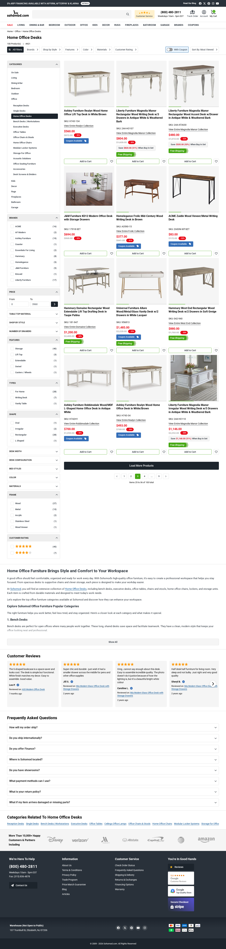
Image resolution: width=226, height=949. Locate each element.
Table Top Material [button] (20, 314)
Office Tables (95, 823)
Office (84, 25)
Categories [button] (15, 64)
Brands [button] (13, 218)
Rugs (117, 25)
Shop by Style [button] (17, 322)
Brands (178, 25)
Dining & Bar (36, 25)
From (12, 299)
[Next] (110, 84)
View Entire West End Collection (185, 323)
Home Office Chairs (22, 142)
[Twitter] (204, 3)
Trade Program (69, 879)
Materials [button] (15, 486)
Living (21, 25)
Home (10, 31)
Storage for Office (210, 823)
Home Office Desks (76, 588)
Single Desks (32, 823)
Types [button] (12, 383)
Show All (113, 642)
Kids (95, 25)
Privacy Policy (69, 875)
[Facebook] (200, 3)
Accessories (19, 169)
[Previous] (68, 84)
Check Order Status (125, 865)
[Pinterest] (208, 3)
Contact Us (21, 885)
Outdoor (70, 25)
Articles (66, 894)
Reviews (179, 867)
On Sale (15, 72)
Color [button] (12, 477)
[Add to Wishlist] (111, 161)
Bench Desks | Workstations (55, 823)
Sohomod (15, 588)
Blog (64, 889)
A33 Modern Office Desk (33, 689)
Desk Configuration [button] (20, 460)
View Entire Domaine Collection (80, 327)
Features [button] (14, 340)
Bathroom (149, 25)
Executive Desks (21, 126)
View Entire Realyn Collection (78, 125)
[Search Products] (127, 14)
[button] (81, 14)
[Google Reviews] (181, 878)
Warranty (120, 889)
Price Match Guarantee (74, 884)
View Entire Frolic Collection (130, 231)
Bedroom (54, 25)
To (31, 299)
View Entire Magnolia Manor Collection (136, 133)
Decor (106, 25)
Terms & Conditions (72, 870)
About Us (66, 865)
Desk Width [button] (15, 451)
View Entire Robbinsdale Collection (81, 423)
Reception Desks (21, 105)
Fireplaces (131, 25)
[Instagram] (213, 3)
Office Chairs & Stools (139, 823)
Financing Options (124, 884)
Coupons (193, 25)
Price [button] (12, 292)
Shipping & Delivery (124, 875)
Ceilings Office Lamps (115, 823)
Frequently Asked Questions (129, 870)
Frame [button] (12, 495)
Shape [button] (12, 414)
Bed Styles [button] (15, 468)
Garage (165, 25)
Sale (10, 25)
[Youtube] (217, 3)
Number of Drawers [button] (20, 331)
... (152, 476)
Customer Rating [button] (19, 538)
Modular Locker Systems (25, 148)
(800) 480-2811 (23, 866)
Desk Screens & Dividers (24, 174)
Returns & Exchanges (126, 879)
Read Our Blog (189, 3)
